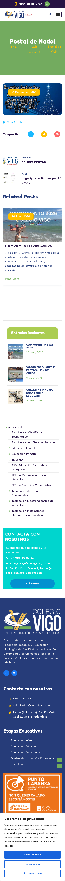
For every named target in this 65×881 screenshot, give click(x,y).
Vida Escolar (15, 122)
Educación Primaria (24, 454)
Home (13, 46)
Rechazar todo (32, 873)
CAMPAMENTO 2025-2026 (28, 246)
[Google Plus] (57, 134)
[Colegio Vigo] (18, 14)
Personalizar (32, 864)
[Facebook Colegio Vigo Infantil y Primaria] (6, 673)
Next (24, 173)
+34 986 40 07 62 (22, 558)
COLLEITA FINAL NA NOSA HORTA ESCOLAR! (39, 392)
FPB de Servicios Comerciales (31, 485)
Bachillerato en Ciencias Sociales (33, 442)
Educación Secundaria (25, 752)
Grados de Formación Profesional (33, 758)
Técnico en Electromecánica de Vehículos (33, 503)
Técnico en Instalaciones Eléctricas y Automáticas (28, 513)
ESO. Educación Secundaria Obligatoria (30, 468)
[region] (32, 847)
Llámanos (32, 583)
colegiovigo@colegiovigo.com (30, 563)
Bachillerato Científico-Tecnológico (27, 435)
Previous (26, 157)
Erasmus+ (17, 460)
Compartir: (11, 134)
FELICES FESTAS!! (34, 162)
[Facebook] (31, 134)
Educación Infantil (23, 448)
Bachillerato (18, 764)
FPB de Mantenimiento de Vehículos (29, 477)
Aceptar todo (32, 854)
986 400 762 (30, 4)
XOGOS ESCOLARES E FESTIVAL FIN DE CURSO (40, 370)
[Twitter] (44, 134)
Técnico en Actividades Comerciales (27, 493)
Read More (12, 279)
